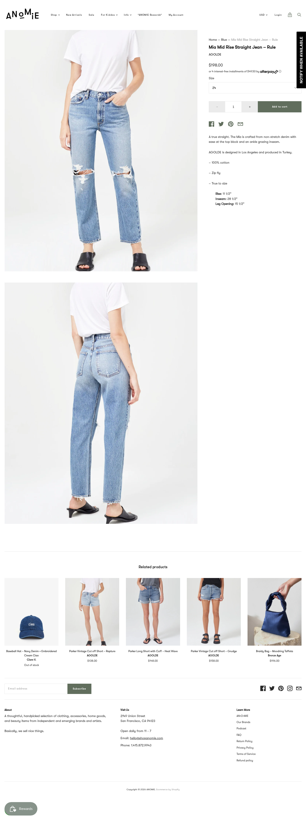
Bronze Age (274, 655)
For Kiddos (108, 14)
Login (278, 14)
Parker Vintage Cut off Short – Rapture (92, 651)
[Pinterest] (281, 689)
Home (213, 39)
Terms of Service (246, 754)
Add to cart (279, 106)
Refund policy (245, 760)
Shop (54, 14)
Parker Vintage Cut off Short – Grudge (214, 651)
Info (126, 14)
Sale (91, 14)
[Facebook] (263, 689)
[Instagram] (290, 689)
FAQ (239, 735)
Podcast (241, 728)
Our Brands (243, 722)
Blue (224, 39)
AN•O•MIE (242, 715)
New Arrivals (74, 14)
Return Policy (244, 741)
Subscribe (79, 688)
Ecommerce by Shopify (168, 789)
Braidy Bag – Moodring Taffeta (274, 651)
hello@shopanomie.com (146, 738)
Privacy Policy (245, 747)
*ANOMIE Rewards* (150, 14)
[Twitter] (272, 689)
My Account (176, 14)
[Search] (299, 16)
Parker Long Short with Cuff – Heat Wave (153, 651)
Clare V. (31, 659)
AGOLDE (215, 54)
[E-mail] (299, 689)
